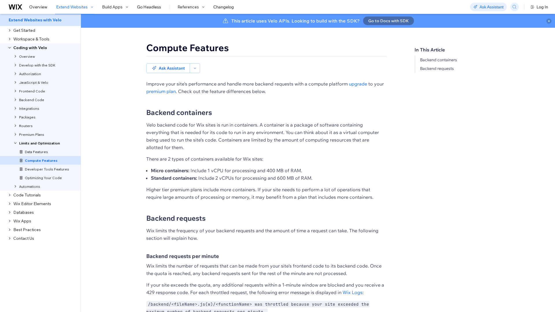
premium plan (161, 91)
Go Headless (149, 7)
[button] (168, 68)
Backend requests (437, 68)
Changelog (223, 7)
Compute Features (187, 47)
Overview (38, 7)
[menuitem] (40, 20)
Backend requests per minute (182, 256)
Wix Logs (352, 292)
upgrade (358, 84)
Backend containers (438, 59)
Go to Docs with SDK (388, 20)
